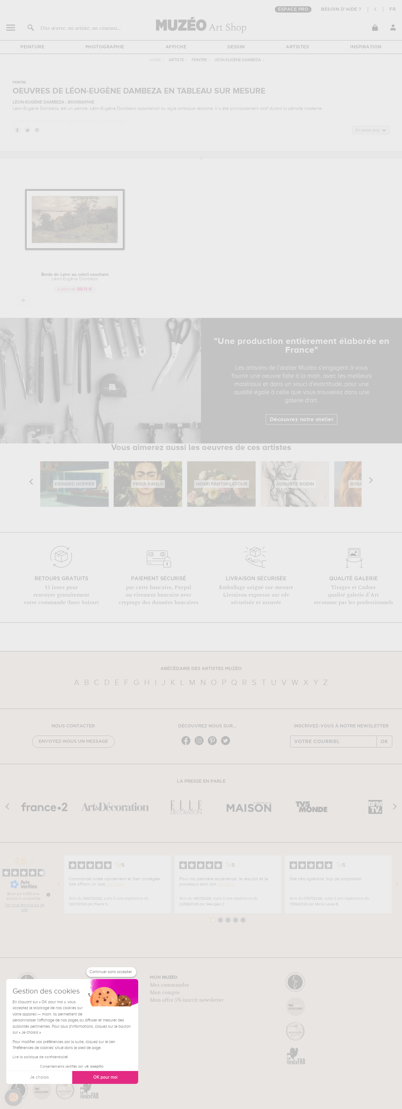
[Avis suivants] (397, 884)
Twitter (27, 130)
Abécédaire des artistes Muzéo (201, 669)
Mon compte (165, 992)
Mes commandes (169, 985)
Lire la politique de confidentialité (40, 1057)
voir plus (115, 884)
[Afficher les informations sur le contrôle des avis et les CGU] (48, 894)
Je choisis (39, 1077)
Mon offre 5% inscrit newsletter (187, 1000)
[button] (13, 1097)
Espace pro (293, 9)
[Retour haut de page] (23, 301)
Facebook (17, 130)
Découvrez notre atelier (302, 419)
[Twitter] (227, 744)
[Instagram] (200, 744)
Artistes (297, 47)
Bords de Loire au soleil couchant (75, 276)
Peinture (32, 47)
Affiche (176, 47)
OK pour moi (105, 1077)
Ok (384, 741)
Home (155, 60)
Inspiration (366, 47)
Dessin (236, 47)
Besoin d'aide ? (341, 9)
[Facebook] (187, 744)
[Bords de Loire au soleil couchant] (75, 249)
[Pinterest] (213, 744)
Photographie (104, 47)
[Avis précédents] (58, 884)
